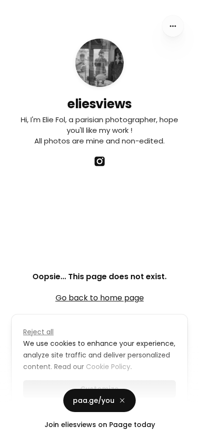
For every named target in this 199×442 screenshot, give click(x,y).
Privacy (15, 432)
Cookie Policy (108, 366)
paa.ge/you (93, 400)
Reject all (38, 332)
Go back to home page (100, 297)
